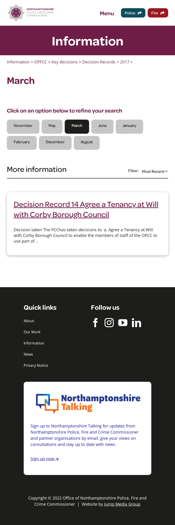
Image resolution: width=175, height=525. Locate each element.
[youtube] (122, 322)
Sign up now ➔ (45, 458)
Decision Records (99, 62)
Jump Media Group (122, 504)
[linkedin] (136, 322)
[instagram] (109, 322)
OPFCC (40, 62)
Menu (107, 13)
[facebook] (95, 322)
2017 (124, 62)
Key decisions (64, 62)
